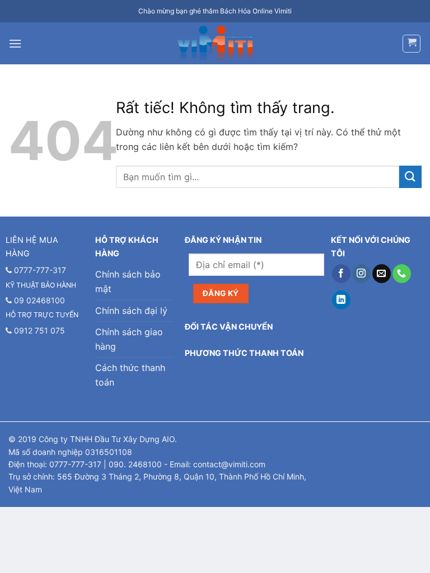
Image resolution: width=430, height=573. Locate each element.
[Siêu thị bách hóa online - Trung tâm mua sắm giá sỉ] (215, 43)
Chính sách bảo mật (128, 281)
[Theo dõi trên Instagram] (361, 273)
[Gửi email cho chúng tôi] (381, 273)
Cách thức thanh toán (130, 375)
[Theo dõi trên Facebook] (341, 273)
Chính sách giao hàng (129, 339)
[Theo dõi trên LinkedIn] (341, 299)
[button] (15, 43)
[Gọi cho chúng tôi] (401, 273)
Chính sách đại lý (131, 310)
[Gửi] (410, 176)
